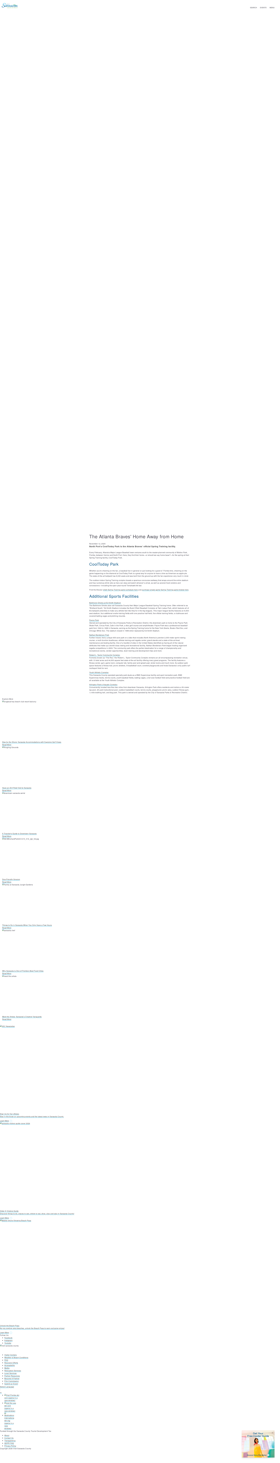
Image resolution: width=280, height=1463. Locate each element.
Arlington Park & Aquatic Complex (103, 684)
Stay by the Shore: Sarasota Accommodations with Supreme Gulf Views (31, 742)
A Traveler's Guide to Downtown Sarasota (19, 833)
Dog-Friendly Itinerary (11, 879)
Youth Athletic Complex (99, 672)
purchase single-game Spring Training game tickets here (165, 590)
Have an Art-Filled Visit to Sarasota (16, 788)
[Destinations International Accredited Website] (142, 1421)
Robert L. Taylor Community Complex (104, 655)
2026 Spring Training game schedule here (120, 590)
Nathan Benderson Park (99, 635)
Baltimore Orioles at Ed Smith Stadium (105, 603)
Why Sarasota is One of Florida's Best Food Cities (23, 971)
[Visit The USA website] (142, 1407)
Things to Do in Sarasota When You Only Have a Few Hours (27, 925)
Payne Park (94, 620)
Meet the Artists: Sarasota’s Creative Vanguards (22, 1016)
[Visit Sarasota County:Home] (10, 5)
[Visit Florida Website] (142, 1398)
